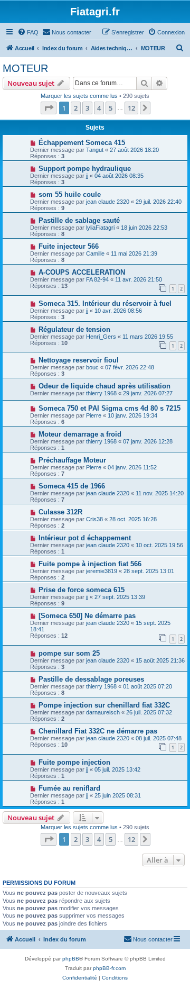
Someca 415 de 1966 (72, 486)
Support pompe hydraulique (85, 169)
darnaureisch (103, 712)
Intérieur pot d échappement (85, 538)
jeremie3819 (101, 571)
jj (87, 176)
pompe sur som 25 (69, 653)
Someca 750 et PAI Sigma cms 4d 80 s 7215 (109, 408)
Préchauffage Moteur (72, 460)
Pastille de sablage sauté (79, 220)
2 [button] (76, 108)
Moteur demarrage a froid (80, 434)
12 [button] (131, 108)
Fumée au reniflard (69, 788)
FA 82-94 (97, 279)
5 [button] (110, 108)
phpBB (70, 959)
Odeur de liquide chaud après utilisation (104, 386)
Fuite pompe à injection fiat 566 (90, 564)
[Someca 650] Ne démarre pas (87, 616)
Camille (95, 253)
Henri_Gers (101, 336)
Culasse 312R (60, 512)
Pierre (93, 415)
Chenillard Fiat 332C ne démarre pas (98, 731)
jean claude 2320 (107, 201)
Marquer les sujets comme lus (79, 96)
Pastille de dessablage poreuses (91, 679)
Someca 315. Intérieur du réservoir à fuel (105, 303)
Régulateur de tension (74, 329)
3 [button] (87, 108)
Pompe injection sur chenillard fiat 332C (104, 705)
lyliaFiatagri (100, 227)
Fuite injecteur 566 (69, 246)
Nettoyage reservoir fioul (79, 360)
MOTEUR (25, 68)
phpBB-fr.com (109, 968)
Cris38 (94, 519)
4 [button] (99, 108)
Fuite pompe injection (74, 762)
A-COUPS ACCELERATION (82, 272)
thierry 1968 (101, 393)
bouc (92, 367)
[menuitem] (28, 32)
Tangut (94, 150)
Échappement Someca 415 (82, 143)
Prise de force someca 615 (82, 590)
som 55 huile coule (70, 194)
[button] (48, 108)
